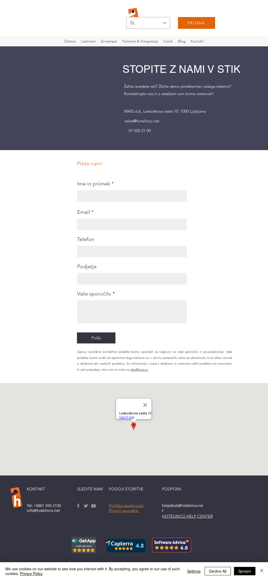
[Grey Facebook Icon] (78, 506)
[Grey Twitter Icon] (86, 506)
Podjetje (87, 266)
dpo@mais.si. (139, 369)
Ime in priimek (93, 183)
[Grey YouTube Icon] (93, 506)
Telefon (85, 239)
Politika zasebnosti (126, 505)
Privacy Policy (31, 573)
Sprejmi (244, 571)
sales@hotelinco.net (142, 120)
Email (83, 212)
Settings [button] (193, 571)
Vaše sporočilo (95, 293)
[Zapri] (262, 571)
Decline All (217, 571)
